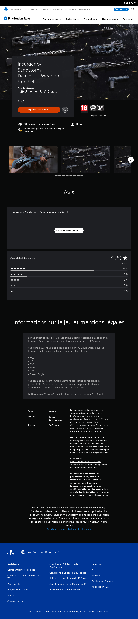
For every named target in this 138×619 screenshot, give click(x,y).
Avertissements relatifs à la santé (85, 461)
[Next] (131, 160)
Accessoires (55, 9)
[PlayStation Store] (17, 18)
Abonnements (110, 19)
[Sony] (130, 5)
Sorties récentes (52, 19)
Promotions (90, 19)
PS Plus (42, 9)
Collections (72, 19)
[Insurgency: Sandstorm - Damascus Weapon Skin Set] (33, 159)
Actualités (69, 9)
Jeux (33, 9)
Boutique (15, 9)
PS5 (25, 9)
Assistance (83, 9)
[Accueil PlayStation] (6, 9)
